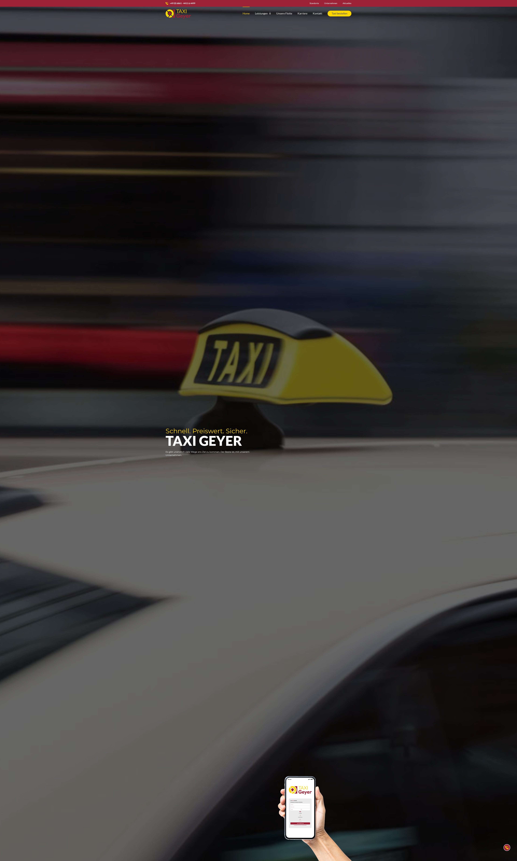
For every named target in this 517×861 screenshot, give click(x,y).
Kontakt (317, 13)
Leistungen (261, 13)
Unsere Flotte (284, 13)
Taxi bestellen (339, 13)
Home (246, 13)
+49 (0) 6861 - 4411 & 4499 (182, 3)
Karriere (302, 13)
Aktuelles (347, 3)
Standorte (314, 3)
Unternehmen (330, 3)
